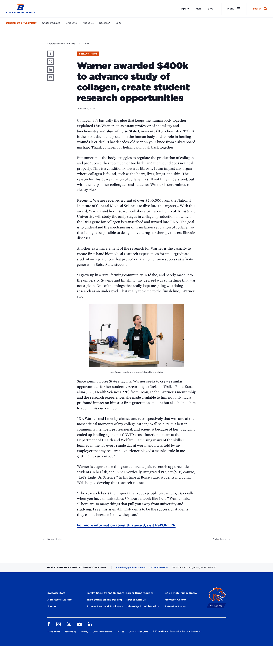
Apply (185, 8)
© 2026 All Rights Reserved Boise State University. (177, 631)
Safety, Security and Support (105, 592)
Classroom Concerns (102, 632)
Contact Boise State (138, 632)
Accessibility (70, 632)
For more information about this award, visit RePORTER (126, 525)
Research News (88, 54)
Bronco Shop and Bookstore (105, 606)
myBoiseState (56, 592)
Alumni (52, 606)
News (86, 43)
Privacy (84, 632)
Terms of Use (53, 632)
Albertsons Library (59, 599)
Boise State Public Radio (181, 592)
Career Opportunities (139, 592)
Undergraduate (51, 22)
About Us (88, 22)
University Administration (142, 606)
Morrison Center (175, 599)
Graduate (71, 22)
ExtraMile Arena (175, 606)
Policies (120, 632)
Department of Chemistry (21, 22)
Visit (198, 8)
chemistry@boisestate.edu (131, 567)
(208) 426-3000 (158, 567)
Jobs (118, 22)
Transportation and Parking (104, 599)
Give (210, 8)
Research (104, 22)
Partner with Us (136, 599)
